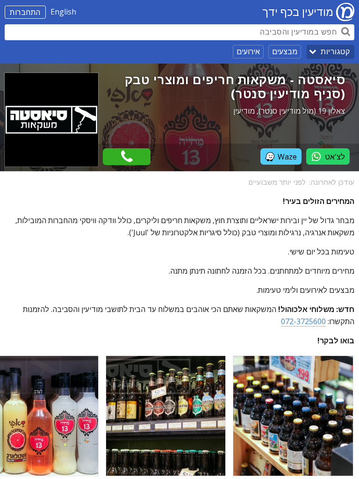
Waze (287, 156)
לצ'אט (335, 156)
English (63, 11)
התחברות (25, 12)
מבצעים (284, 51)
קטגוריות (335, 52)
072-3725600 (303, 321)
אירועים (248, 51)
